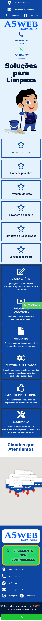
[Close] (30, 474)
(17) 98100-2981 (21, 40)
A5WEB (36, 606)
